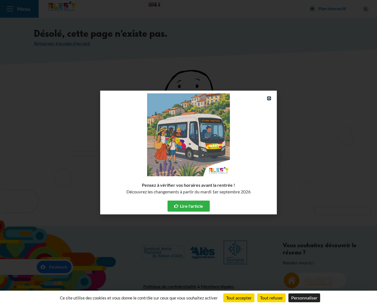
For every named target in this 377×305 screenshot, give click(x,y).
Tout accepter (239, 297)
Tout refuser (271, 297)
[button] (269, 98)
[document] (188, 152)
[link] (189, 206)
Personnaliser (304, 297)
